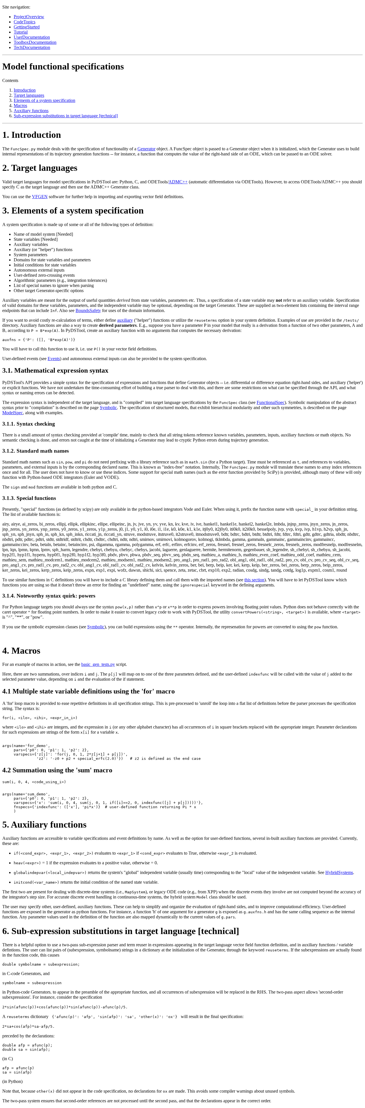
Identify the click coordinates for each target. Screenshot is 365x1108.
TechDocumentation (32, 47)
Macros (20, 105)
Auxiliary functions (31, 110)
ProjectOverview (29, 16)
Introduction (25, 90)
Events (54, 358)
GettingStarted (27, 26)
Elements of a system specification (44, 100)
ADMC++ (178, 181)
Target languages (29, 95)
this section (254, 579)
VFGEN (40, 196)
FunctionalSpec (271, 402)
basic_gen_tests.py (98, 664)
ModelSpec (12, 412)
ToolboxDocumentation (35, 42)
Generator (146, 148)
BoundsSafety (88, 310)
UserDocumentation (32, 37)
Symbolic (108, 407)
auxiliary (125, 320)
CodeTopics (24, 21)
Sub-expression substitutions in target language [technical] (66, 115)
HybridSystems (339, 872)
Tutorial (21, 32)
